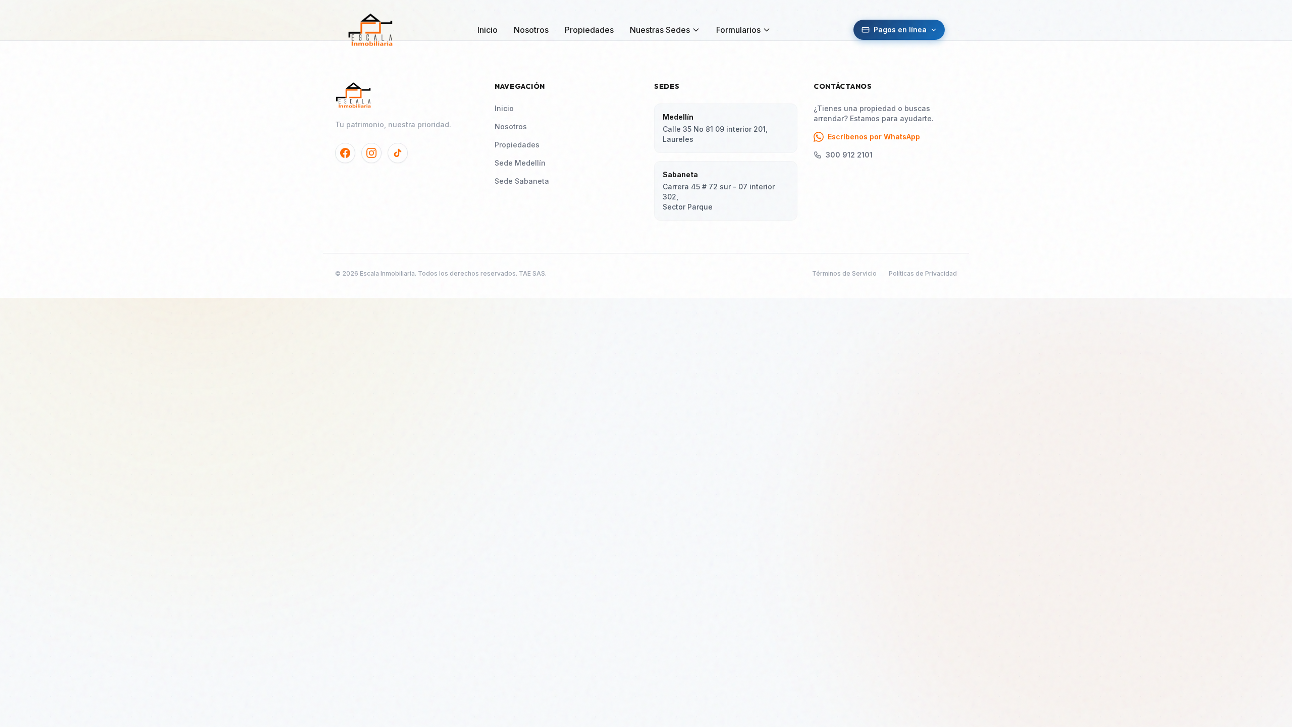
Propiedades (589, 30)
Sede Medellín (520, 163)
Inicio (487, 30)
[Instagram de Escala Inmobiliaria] (371, 153)
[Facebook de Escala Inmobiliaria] (345, 153)
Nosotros (531, 30)
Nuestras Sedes (660, 30)
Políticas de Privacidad (923, 273)
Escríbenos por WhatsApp (874, 136)
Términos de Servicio (844, 273)
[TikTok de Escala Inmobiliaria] (398, 153)
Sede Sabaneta (522, 181)
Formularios (738, 30)
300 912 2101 (849, 154)
